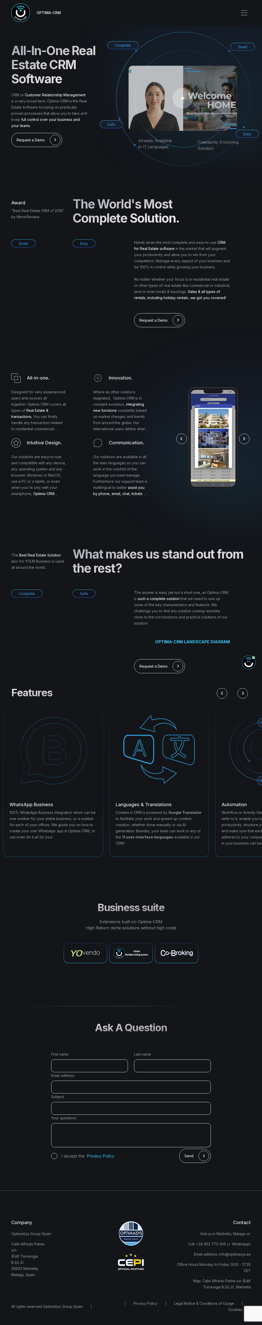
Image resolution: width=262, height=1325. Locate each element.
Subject (57, 1097)
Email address (62, 1075)
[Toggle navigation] (244, 13)
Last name (142, 1054)
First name (59, 1054)
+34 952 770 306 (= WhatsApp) (223, 1244)
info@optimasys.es (234, 1254)
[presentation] (181, 439)
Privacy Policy (145, 1303)
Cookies (235, 1309)
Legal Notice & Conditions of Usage (204, 1303)
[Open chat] (249, 662)
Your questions (63, 1118)
